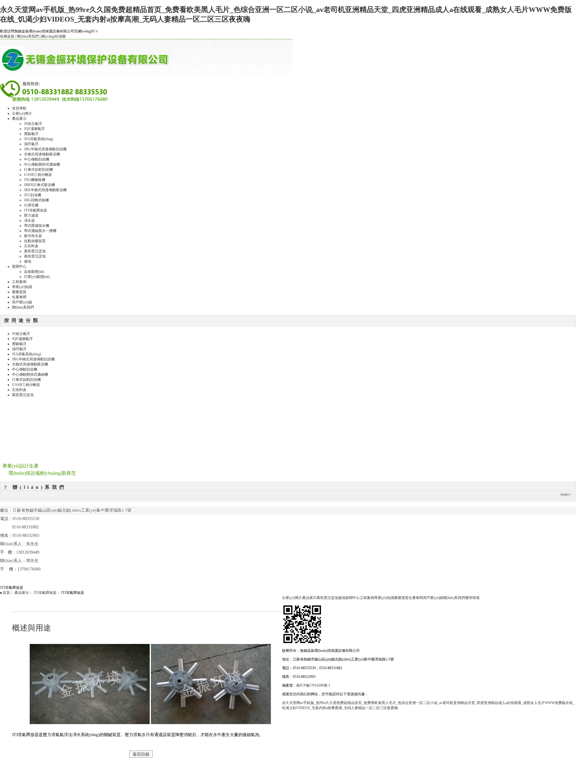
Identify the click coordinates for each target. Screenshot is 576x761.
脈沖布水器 (33, 236)
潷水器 (29, 220)
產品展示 (19, 118)
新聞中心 (19, 266)
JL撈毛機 (31, 205)
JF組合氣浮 (33, 124)
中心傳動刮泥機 (36, 159)
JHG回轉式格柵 (36, 200)
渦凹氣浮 (31, 144)
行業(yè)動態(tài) (37, 277)
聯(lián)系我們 (28, 36)
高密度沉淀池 (35, 251)
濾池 (27, 261)
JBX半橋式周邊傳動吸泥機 (45, 190)
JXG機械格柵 (34, 180)
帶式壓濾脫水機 (36, 226)
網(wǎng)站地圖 (53, 36)
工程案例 (19, 282)
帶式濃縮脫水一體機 (40, 231)
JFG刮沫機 (32, 195)
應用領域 (472, 598)
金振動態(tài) (34, 271)
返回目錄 (141, 754)
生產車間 (19, 297)
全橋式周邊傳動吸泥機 (42, 154)
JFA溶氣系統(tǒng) (38, 139)
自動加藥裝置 (35, 241)
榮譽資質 (19, 292)
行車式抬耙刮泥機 (38, 169)
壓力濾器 (31, 215)
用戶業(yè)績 (22, 302)
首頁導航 (19, 108)
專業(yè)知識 (22, 287)
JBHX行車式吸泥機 (39, 185)
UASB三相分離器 (38, 175)
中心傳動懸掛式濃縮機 (42, 164)
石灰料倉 (31, 246)
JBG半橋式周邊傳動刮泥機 (45, 149)
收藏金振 (7, 36)
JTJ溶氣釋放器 (35, 210)
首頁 (6, 593)
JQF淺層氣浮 (34, 129)
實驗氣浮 (31, 134)
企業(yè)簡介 (22, 113)
